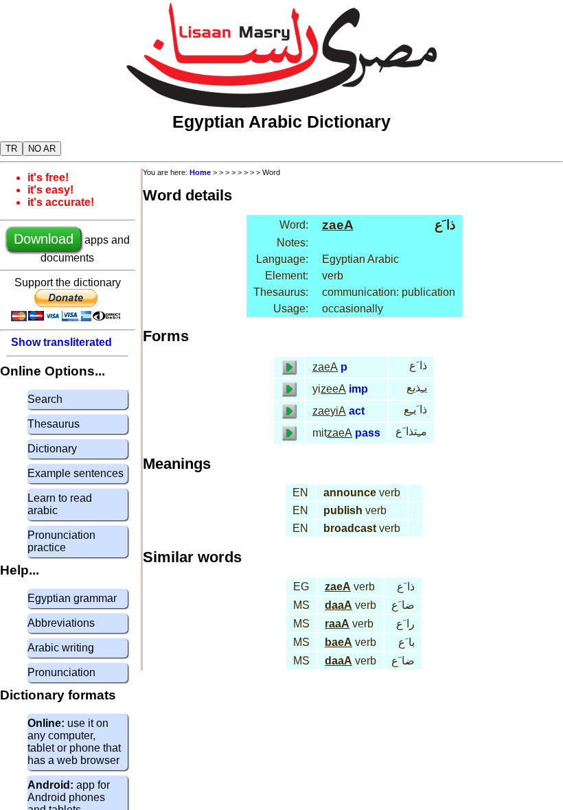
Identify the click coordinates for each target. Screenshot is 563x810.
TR (11, 148)
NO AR (42, 148)
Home (200, 172)
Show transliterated (61, 342)
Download (43, 238)
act (357, 411)
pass (367, 433)
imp (358, 389)
